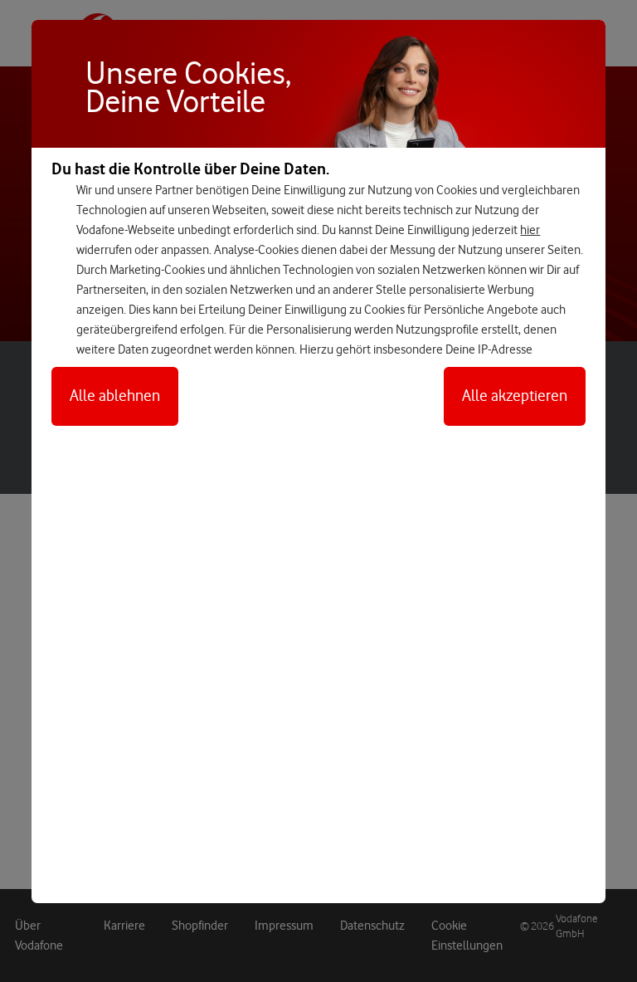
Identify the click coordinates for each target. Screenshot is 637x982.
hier (530, 229)
